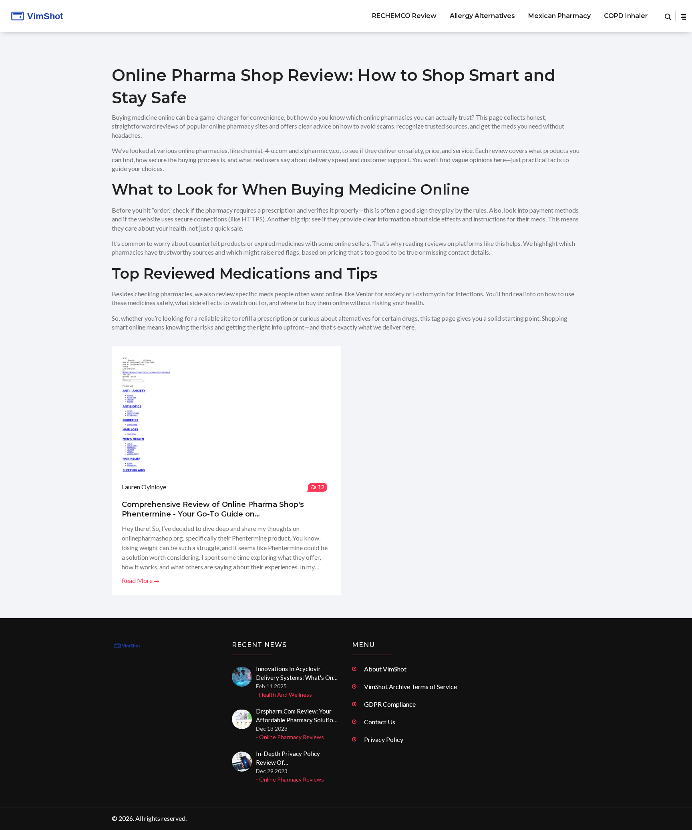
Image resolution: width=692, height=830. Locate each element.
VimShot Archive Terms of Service (410, 686)
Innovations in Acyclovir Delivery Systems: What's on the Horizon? (294, 673)
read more (138, 580)
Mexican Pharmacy (559, 16)
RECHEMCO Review (404, 16)
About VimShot (385, 669)
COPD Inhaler (626, 16)
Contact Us (379, 721)
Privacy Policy (383, 739)
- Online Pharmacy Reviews (290, 737)
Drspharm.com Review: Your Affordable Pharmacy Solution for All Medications (296, 715)
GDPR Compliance (390, 704)
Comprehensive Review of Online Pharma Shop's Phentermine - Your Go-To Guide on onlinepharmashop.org (213, 509)
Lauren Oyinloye (144, 486)
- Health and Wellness (284, 694)
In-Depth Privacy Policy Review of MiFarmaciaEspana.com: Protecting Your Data (289, 758)
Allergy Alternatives (482, 16)
